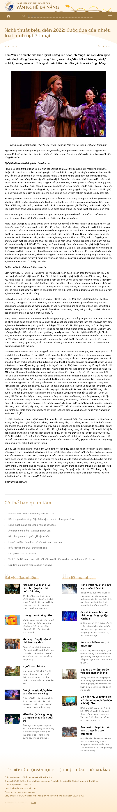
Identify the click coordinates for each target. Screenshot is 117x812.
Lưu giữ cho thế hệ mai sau (22, 554)
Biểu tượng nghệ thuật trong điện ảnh (27, 548)
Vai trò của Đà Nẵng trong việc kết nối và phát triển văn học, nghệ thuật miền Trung (51, 559)
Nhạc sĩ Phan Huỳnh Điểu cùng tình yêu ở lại (31, 513)
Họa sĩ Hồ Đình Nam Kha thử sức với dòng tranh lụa (35, 542)
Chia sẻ (106, 47)
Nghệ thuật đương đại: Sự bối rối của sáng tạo (32, 525)
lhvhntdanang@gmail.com (24, 788)
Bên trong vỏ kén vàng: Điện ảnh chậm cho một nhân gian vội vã (41, 519)
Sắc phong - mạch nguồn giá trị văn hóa (28, 536)
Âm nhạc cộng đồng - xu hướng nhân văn (29, 531)
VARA (33, 803)
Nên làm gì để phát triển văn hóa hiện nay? (30, 565)
